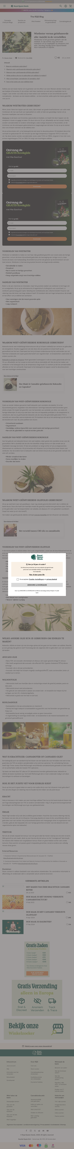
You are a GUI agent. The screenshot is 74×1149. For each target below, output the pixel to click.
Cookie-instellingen (36, 579)
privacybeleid (52, 579)
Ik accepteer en (38, 579)
